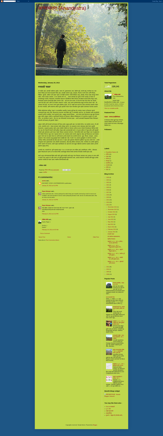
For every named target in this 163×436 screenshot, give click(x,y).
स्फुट (107, 169)
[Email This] (63, 170)
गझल (107, 156)
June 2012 (111, 219)
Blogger (95, 425)
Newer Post (42, 237)
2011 (107, 266)
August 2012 (111, 214)
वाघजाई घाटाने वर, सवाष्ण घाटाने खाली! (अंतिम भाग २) (119, 308)
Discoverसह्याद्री (110, 406)
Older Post (96, 237)
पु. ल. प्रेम (108, 408)
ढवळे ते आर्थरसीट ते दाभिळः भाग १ (117, 377)
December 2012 (112, 207)
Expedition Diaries (111, 152)
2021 (107, 185)
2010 (107, 269)
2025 (107, 177)
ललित (107, 167)
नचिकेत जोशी (45, 219)
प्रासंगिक (45, 172)
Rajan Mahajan (46, 191)
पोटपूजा (107, 160)
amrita (44, 180)
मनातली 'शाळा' (111, 234)
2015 (107, 197)
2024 (107, 180)
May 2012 (111, 222)
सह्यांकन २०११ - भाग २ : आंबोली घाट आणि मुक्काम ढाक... (115, 258)
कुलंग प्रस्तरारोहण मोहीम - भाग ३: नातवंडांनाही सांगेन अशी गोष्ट (118, 351)
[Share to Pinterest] (70, 170)
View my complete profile (111, 108)
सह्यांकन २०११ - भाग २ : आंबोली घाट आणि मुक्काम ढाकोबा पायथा (119, 322)
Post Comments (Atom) (52, 240)
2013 (107, 202)
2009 (107, 271)
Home (39, 77)
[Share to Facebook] (68, 170)
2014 (107, 200)
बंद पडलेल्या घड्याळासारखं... (114, 236)
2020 (107, 187)
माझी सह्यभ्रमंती (109, 411)
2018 (107, 190)
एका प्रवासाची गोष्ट (110, 297)
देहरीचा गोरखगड (111, 239)
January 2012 (112, 231)
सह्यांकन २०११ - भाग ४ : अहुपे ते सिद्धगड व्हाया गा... (115, 250)
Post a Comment (45, 233)
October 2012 (112, 212)
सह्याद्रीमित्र (109, 413)
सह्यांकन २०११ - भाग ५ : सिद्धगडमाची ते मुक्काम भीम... (115, 246)
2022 (107, 182)
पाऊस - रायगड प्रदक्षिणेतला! (112, 117)
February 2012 (112, 229)
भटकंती (107, 165)
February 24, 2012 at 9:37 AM (50, 229)
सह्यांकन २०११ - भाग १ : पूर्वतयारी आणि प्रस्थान (119, 364)
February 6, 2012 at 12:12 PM (50, 213)
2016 (107, 195)
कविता (107, 154)
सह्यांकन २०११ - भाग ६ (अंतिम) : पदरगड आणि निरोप (115, 242)
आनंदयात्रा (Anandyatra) (62, 8)
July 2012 (111, 217)
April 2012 (111, 224)
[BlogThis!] (65, 170)
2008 (107, 274)
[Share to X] (66, 170)
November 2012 (112, 209)
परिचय (107, 158)
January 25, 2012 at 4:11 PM (50, 185)
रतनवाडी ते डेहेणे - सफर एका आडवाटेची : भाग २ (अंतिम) (118, 337)
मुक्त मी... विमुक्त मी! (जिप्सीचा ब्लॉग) (114, 415)
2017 (107, 192)
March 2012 (111, 227)
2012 (107, 204)
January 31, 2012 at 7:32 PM (50, 199)
